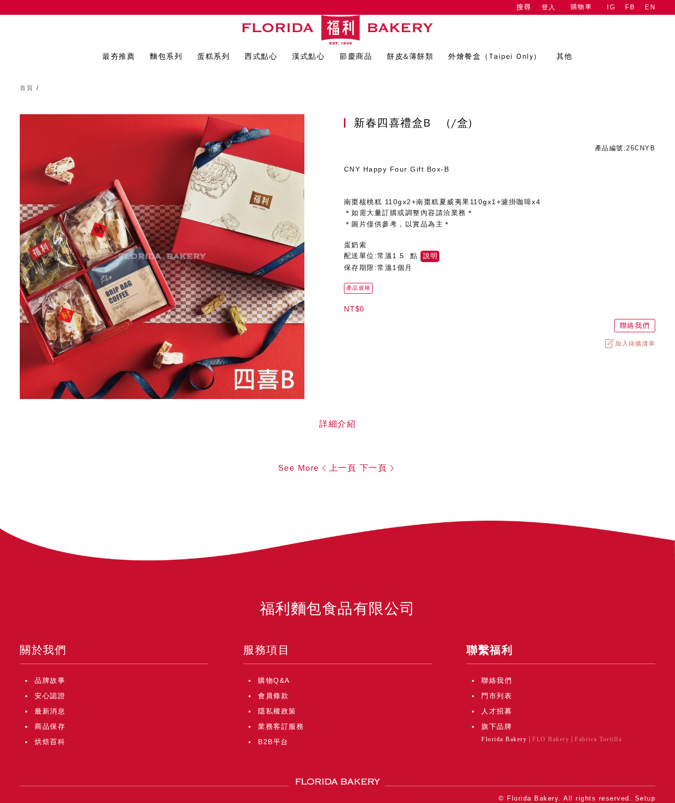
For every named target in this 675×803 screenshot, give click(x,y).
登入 (549, 7)
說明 (430, 256)
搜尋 (523, 7)
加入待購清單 (635, 343)
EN (650, 7)
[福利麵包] (337, 30)
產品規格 (358, 288)
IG (611, 7)
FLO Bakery (550, 739)
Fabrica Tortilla (598, 739)
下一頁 (373, 468)
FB (630, 7)
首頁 (26, 88)
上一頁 (343, 468)
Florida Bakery (504, 739)
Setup (645, 798)
